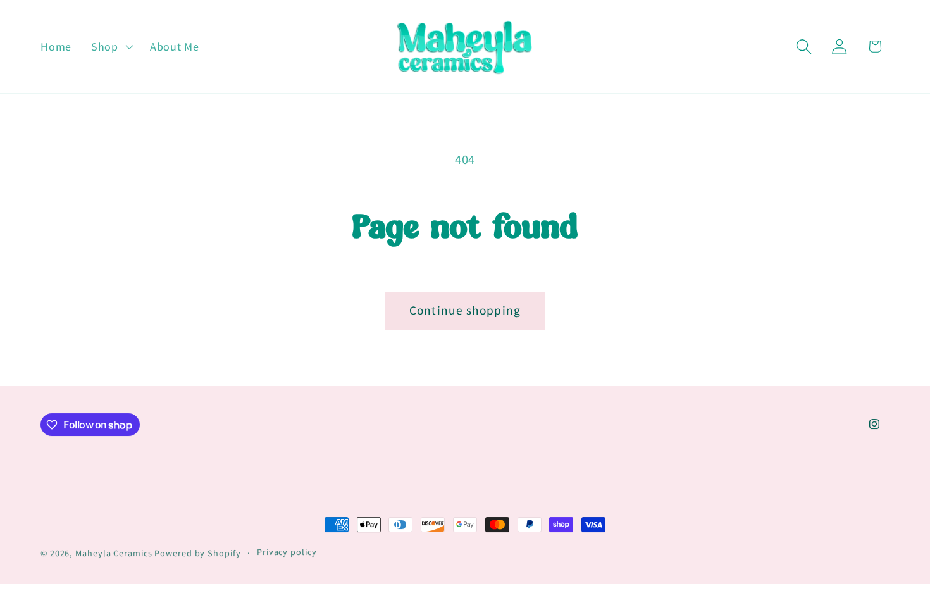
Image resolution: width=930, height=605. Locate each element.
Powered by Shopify (197, 553)
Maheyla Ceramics (113, 553)
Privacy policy (287, 552)
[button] (110, 47)
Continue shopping (465, 310)
